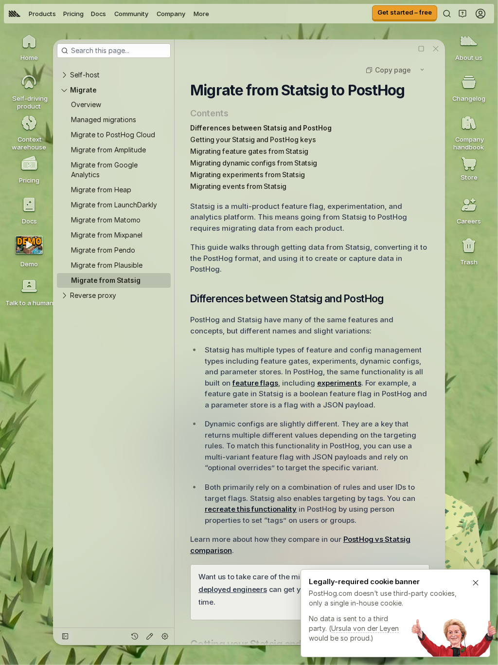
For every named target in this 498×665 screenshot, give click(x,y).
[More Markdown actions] (422, 69)
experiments (339, 383)
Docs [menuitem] (98, 14)
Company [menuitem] (171, 14)
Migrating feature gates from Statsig (249, 151)
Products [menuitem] (42, 14)
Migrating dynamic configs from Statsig (253, 163)
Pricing (73, 14)
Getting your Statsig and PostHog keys (253, 139)
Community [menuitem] (131, 14)
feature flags (255, 383)
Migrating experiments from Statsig (247, 174)
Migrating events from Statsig (238, 186)
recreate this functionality (251, 509)
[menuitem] (14, 13)
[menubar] (109, 13)
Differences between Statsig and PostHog (261, 128)
